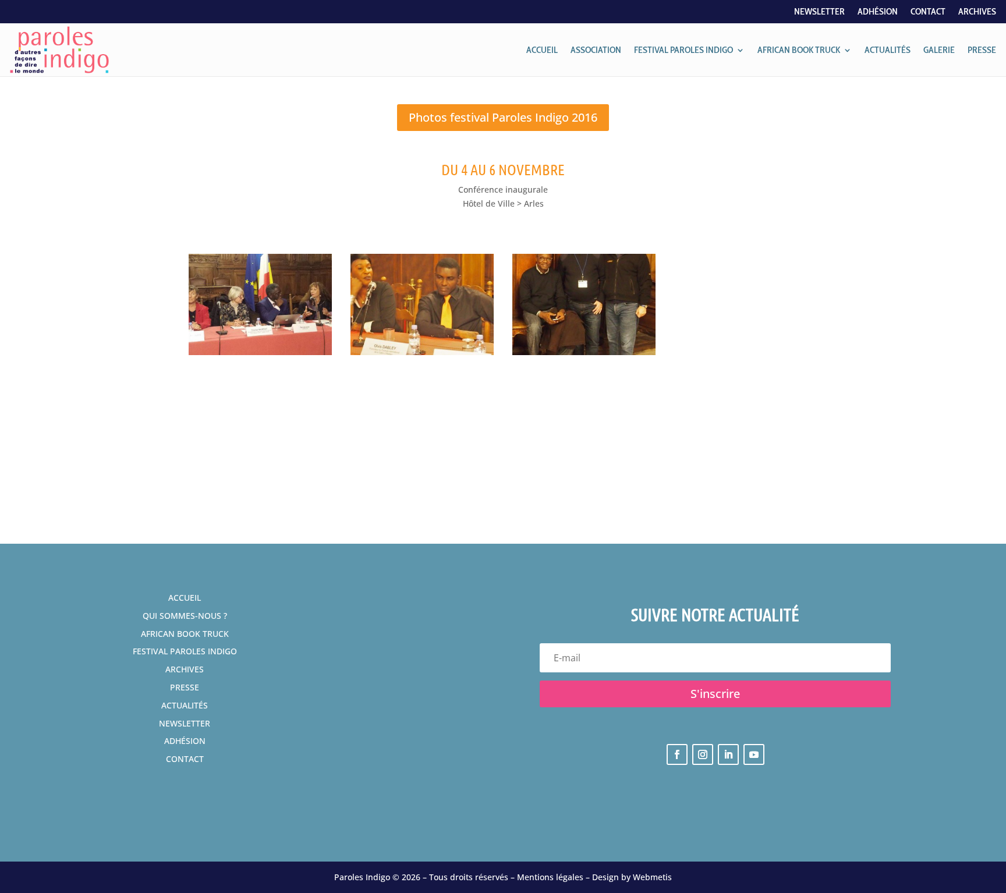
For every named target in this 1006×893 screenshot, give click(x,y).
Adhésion (878, 12)
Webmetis (652, 877)
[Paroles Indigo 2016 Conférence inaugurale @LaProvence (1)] (422, 354)
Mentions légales (550, 877)
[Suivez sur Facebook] (677, 754)
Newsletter (819, 12)
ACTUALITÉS (888, 49)
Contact (928, 12)
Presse (184, 687)
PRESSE (982, 49)
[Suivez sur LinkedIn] (728, 754)
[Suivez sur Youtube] (753, 754)
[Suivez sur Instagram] (702, 754)
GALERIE (939, 49)
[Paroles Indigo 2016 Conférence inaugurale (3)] (260, 354)
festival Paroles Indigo (185, 651)
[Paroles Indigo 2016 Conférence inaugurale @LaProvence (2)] (584, 354)
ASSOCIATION (596, 49)
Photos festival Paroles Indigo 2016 (503, 117)
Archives (977, 12)
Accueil (184, 597)
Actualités (184, 705)
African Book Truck (185, 633)
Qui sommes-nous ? (185, 615)
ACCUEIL (542, 49)
